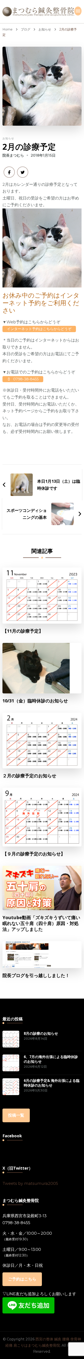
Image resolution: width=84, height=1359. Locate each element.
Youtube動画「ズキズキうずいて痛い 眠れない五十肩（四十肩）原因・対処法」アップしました (41, 923)
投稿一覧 (16, 1115)
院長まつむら (13, 155)
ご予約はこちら (22, 1279)
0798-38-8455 (16, 1222)
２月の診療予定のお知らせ (29, 776)
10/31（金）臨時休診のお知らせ (35, 701)
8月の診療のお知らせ (41, 1033)
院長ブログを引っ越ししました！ (36, 975)
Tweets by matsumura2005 (30, 1183)
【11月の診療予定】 (22, 631)
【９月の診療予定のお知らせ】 (33, 854)
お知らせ (8, 138)
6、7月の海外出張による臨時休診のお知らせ (51, 1059)
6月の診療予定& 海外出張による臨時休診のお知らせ (52, 1083)
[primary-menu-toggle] (78, 11)
